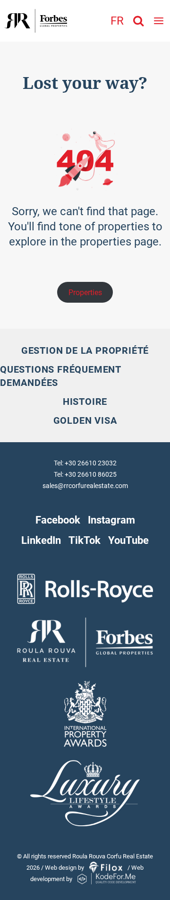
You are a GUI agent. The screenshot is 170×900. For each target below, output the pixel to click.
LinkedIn (41, 540)
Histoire (85, 401)
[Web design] (106, 867)
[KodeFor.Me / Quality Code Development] (107, 879)
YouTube (128, 540)
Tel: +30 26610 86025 (85, 474)
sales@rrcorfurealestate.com (85, 485)
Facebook (57, 520)
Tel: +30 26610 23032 (85, 463)
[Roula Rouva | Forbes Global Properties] (33, 21)
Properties (85, 292)
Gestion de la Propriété (85, 350)
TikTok (84, 540)
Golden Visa (85, 420)
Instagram (111, 520)
